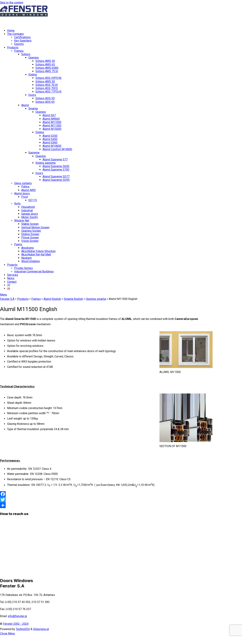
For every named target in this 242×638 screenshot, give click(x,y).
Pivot (24, 197)
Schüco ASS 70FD (46, 88)
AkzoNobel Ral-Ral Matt (36, 254)
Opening (33, 57)
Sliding (32, 74)
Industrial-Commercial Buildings (34, 271)
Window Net (21, 220)
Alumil (25, 105)
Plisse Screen (30, 237)
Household (28, 207)
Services (12, 275)
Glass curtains (23, 183)
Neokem (26, 258)
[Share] (106, 505)
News (10, 278)
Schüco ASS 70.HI (46, 85)
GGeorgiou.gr (41, 629)
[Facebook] (106, 494)
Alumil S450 (50, 139)
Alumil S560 (50, 142)
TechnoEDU (23, 629)
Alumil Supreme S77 (55, 159)
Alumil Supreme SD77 (56, 176)
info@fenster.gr (17, 616)
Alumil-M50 (28, 190)
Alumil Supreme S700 (56, 169)
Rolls (17, 203)
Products (12, 47)
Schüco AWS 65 (45, 64)
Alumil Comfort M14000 (57, 149)
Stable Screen (30, 224)
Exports (19, 44)
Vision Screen (29, 241)
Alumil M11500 (52, 125)
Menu (3, 294)
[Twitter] (106, 499)
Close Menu (7, 633)
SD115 (32, 200)
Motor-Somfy (29, 217)
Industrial (27, 210)
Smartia (33, 108)
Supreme (34, 152)
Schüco (25, 54)
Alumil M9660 (51, 118)
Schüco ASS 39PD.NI (48, 78)
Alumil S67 (49, 115)
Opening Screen (31, 230)
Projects (12, 264)
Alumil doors (22, 193)
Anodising (27, 247)
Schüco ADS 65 (45, 102)
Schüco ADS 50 (45, 98)
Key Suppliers (23, 40)
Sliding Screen (30, 234)
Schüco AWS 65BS (46, 68)
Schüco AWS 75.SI (46, 71)
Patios (25, 186)
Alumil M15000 (52, 129)
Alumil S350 (50, 135)
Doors (32, 95)
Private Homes (23, 268)
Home (11, 30)
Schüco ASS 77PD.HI (48, 91)
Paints (18, 244)
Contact (11, 281)
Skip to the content (11, 2)
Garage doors (29, 213)
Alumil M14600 (52, 146)
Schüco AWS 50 (45, 61)
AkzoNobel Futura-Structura (38, 251)
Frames (19, 51)
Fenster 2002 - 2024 (16, 623)
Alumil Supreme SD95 (56, 180)
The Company (15, 34)
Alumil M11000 (52, 122)
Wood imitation (30, 261)
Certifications (22, 37)
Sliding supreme (45, 163)
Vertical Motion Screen (35, 227)
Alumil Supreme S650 (56, 166)
